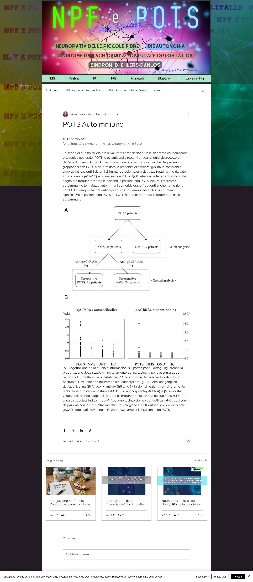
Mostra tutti (200, 460)
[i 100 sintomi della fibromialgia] (126, 481)
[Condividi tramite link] (89, 430)
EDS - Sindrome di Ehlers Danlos (127, 90)
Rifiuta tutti (220, 576)
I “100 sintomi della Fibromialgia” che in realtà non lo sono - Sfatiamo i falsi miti (125, 502)
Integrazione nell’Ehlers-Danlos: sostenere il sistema (70, 502)
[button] (203, 90)
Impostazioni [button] (202, 576)
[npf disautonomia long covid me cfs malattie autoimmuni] (182, 481)
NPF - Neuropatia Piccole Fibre (83, 90)
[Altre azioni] (188, 114)
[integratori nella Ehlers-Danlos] (71, 481)
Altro (157, 90)
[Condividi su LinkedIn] (81, 430)
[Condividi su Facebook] (64, 430)
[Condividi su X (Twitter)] (73, 430)
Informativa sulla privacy (149, 576)
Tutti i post (52, 90)
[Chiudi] (249, 576)
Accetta (238, 576)
